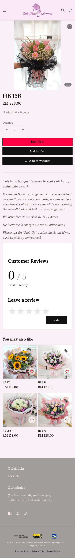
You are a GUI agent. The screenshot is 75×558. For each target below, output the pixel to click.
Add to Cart (37, 151)
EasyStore (59, 542)
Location (13, 476)
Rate (56, 320)
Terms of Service (23, 551)
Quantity (8, 122)
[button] (4, 10)
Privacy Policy (39, 551)
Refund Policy (53, 551)
